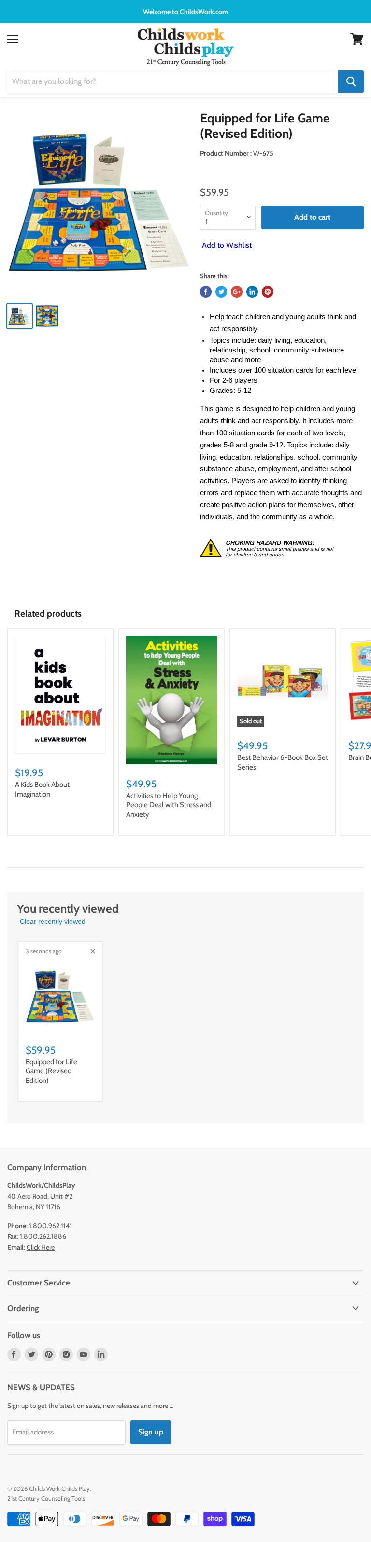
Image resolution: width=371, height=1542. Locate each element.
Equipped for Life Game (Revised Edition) (51, 1071)
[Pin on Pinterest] (267, 292)
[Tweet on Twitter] (221, 292)
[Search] (351, 81)
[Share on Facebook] (206, 292)
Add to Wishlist (226, 245)
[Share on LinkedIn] (252, 292)
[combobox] (172, 81)
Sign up (150, 1431)
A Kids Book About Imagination (42, 789)
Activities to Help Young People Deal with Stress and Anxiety (168, 805)
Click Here (41, 1247)
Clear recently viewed (53, 921)
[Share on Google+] (237, 292)
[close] (93, 951)
